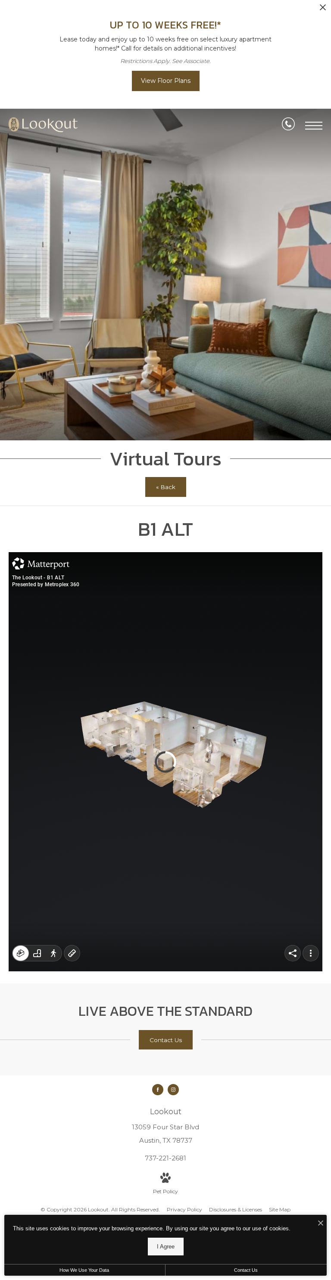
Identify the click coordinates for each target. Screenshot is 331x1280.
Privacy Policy (184, 1209)
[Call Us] (288, 125)
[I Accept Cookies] (320, 1223)
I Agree (166, 1246)
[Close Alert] (323, 9)
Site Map (279, 1209)
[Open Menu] (313, 126)
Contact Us (246, 1270)
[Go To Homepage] (43, 125)
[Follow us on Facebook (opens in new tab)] (157, 1089)
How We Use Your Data (84, 1270)
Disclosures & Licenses (235, 1209)
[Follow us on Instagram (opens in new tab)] (173, 1089)
